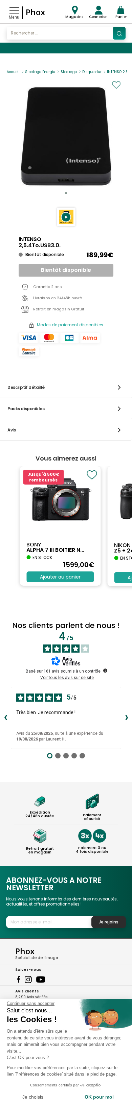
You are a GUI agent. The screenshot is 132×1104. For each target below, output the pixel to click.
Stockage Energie (40, 71)
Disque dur (92, 71)
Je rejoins (108, 922)
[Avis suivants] (126, 718)
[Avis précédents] (5, 718)
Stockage (69, 71)
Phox (35, 12)
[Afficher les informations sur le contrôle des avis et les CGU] (105, 670)
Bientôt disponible (66, 270)
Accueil (13, 71)
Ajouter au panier (60, 576)
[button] (66, 217)
